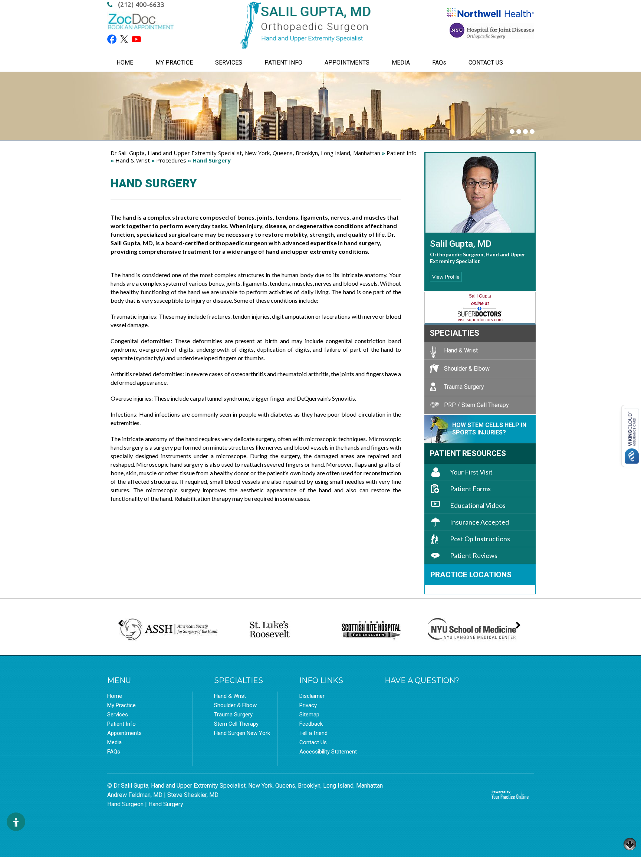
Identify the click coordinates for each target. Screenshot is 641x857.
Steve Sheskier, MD (192, 794)
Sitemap (309, 714)
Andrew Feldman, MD (134, 794)
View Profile (446, 277)
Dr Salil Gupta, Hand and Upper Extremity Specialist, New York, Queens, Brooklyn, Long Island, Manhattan (245, 153)
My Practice (174, 62)
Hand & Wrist (132, 160)
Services (228, 62)
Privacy (308, 705)
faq (439, 62)
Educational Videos (478, 505)
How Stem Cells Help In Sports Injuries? (489, 428)
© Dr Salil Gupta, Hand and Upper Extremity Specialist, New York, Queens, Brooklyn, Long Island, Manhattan (245, 785)
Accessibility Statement (328, 751)
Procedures (171, 160)
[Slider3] (525, 131)
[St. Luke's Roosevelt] (269, 630)
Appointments (347, 62)
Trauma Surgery (464, 386)
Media (401, 62)
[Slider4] (532, 131)
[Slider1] (512, 131)
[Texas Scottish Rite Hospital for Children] (371, 630)
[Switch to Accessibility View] (16, 821)
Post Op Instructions (480, 539)
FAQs (113, 751)
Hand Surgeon (125, 804)
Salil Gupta (480, 296)
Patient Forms (470, 489)
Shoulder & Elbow (467, 368)
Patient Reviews (473, 555)
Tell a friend (313, 733)
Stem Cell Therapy (236, 723)
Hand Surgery (165, 804)
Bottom (630, 842)
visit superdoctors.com (480, 319)
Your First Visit (471, 472)
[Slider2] (518, 131)
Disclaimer (312, 696)
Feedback (311, 723)
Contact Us (486, 62)
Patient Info (283, 62)
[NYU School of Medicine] (472, 630)
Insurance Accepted (479, 522)
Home (124, 62)
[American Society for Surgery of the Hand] (168, 630)
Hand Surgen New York (242, 733)
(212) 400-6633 (141, 4)
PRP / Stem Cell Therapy (476, 404)
